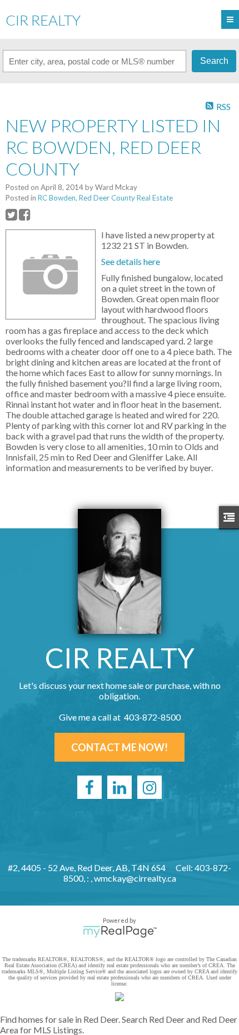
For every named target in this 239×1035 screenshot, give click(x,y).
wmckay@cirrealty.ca (135, 878)
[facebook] (89, 787)
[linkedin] (119, 787)
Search (214, 61)
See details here (130, 261)
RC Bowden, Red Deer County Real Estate (105, 197)
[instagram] (149, 787)
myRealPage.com (119, 931)
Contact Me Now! (119, 747)
